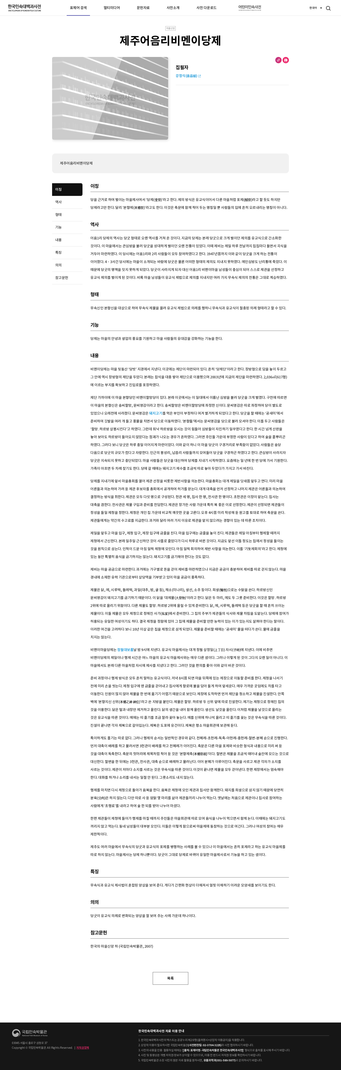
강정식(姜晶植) (186, 76)
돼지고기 (155, 413)
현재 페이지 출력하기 (286, 60)
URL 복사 (278, 60)
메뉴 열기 (328, 8)
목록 (170, 978)
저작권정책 (82, 1048)
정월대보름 (125, 650)
